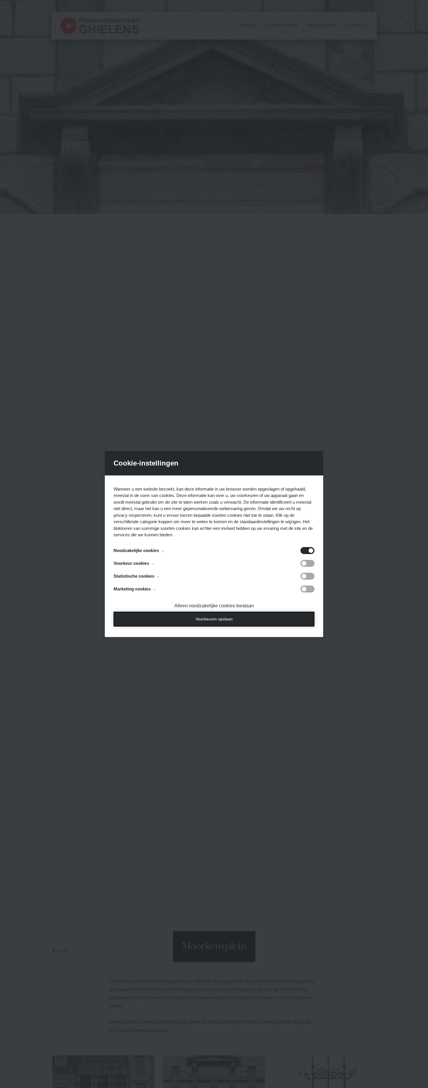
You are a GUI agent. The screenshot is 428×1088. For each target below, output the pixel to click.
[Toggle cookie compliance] (307, 563)
